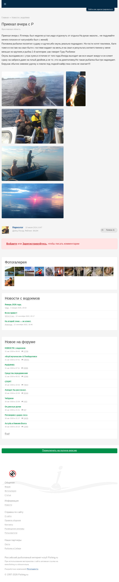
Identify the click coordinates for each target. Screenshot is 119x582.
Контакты (9, 525)
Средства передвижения (16, 373)
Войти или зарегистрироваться (100, 9)
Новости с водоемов (22, 298)
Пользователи (11, 533)
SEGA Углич (9, 316)
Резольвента (32, 569)
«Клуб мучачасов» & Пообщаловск (21, 356)
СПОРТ (8, 382)
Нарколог (17, 227)
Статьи (8, 495)
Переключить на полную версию (59, 450)
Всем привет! (11, 313)
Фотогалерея (16, 262)
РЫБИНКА (10, 365)
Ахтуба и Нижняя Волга (16, 423)
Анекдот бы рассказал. (15, 390)
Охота (7, 544)
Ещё (7, 433)
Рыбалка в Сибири (13, 548)
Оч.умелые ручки (13, 407)
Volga (7, 308)
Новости (8, 505)
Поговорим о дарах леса (16, 415)
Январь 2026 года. (13, 304)
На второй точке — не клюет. (18, 321)
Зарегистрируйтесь (34, 243)
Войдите (11, 243)
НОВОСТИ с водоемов (15, 348)
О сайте (8, 516)
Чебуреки (9, 398)
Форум (7, 487)
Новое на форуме (20, 342)
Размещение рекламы (14, 529)
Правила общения (13, 520)
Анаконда (8, 324)
